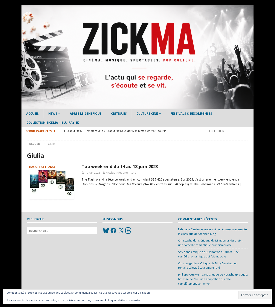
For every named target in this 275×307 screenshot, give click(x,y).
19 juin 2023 (92, 173)
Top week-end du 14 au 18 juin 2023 (120, 166)
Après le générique (85, 113)
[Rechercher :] (226, 131)
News (52, 113)
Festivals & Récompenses (191, 113)
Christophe (185, 240)
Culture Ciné (147, 113)
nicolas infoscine (117, 173)
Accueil (32, 113)
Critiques (119, 113)
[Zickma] (137, 106)
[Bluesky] (105, 230)
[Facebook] (113, 230)
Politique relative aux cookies (123, 300)
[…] (242, 184)
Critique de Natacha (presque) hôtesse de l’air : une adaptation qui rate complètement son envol (213, 279)
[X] (121, 230)
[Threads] (128, 230)
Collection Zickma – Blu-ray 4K (52, 122)
